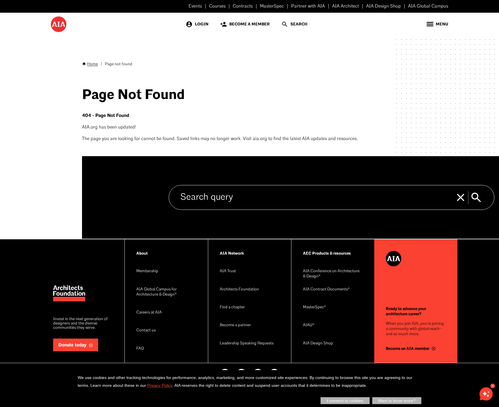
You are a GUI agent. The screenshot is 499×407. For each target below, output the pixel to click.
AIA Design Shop (383, 6)
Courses (217, 6)
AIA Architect (345, 6)
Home (92, 64)
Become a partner (235, 325)
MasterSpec (272, 6)
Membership (147, 271)
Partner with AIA (308, 6)
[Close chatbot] (492, 386)
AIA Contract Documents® (326, 289)
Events (195, 6)
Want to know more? (397, 400)
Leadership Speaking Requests (246, 343)
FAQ (140, 348)
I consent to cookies (345, 400)
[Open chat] (486, 394)
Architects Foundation (239, 289)
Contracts (243, 6)
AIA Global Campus (428, 6)
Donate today (72, 345)
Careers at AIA (149, 312)
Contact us (146, 330)
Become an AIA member (407, 348)
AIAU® (308, 325)
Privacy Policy (159, 385)
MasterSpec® (314, 307)
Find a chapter (232, 307)
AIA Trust (228, 271)
